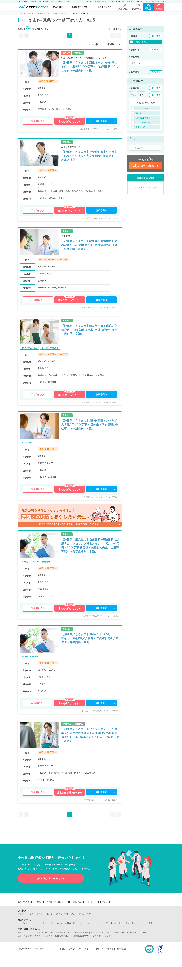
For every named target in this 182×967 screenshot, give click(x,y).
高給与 (138, 113)
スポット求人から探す (81, 914)
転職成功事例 (130, 923)
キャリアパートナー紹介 (99, 923)
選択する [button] (155, 36)
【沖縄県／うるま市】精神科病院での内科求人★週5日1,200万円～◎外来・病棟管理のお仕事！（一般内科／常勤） (90, 424)
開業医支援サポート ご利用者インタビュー (93, 936)
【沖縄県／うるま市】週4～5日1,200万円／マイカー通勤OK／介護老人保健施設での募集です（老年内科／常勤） (90, 638)
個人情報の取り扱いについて (57, 902)
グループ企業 (106, 949)
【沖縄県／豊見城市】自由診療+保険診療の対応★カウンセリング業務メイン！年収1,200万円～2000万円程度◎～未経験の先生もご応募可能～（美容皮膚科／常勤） (90, 545)
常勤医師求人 (53, 13)
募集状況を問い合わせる (69, 792)
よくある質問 (138, 1)
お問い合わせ (77, 902)
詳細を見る (101, 121)
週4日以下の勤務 (143, 118)
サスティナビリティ (85, 949)
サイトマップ (92, 902)
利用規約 (39, 902)
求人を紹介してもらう (69, 121)
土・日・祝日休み (143, 122)
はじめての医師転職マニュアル (71, 923)
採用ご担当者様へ (24, 902)
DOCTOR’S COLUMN (43, 932)
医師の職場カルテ (63, 936)
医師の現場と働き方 (83, 932)
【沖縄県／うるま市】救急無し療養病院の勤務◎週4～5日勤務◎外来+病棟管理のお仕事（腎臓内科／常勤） (89, 245)
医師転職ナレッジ (64, 932)
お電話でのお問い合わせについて (154, 1)
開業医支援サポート (138, 932)
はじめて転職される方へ (43, 923)
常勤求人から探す (26, 914)
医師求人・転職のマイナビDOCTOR (32, 13)
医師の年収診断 (25, 936)
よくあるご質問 (145, 923)
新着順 (111, 44)
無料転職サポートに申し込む (51, 878)
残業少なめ (140, 127)
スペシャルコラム (103, 932)
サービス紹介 (24, 923)
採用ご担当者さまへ (118, 1)
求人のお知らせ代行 (43, 936)
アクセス (72, 949)
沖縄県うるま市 (140, 42)
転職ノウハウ (24, 932)
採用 (97, 949)
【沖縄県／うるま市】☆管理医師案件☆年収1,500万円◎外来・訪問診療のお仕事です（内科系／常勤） (90, 155)
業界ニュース (120, 932)
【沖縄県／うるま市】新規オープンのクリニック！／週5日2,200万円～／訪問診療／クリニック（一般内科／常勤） (90, 66)
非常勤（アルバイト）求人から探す (52, 914)
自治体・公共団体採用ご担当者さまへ (98, 1)
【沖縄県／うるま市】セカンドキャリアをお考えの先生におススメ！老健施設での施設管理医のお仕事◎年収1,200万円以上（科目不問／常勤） (90, 735)
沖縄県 (62, 13)
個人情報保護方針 (120, 949)
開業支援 (105, 902)
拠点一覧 (129, 1)
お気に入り (39, 121)
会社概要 (63, 949)
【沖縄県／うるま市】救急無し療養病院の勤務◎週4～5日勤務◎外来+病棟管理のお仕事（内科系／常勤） (89, 329)
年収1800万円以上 (144, 108)
